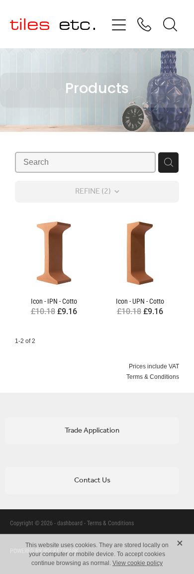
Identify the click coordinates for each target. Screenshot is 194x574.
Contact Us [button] (92, 480)
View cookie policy (137, 563)
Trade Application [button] (92, 431)
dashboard (70, 523)
